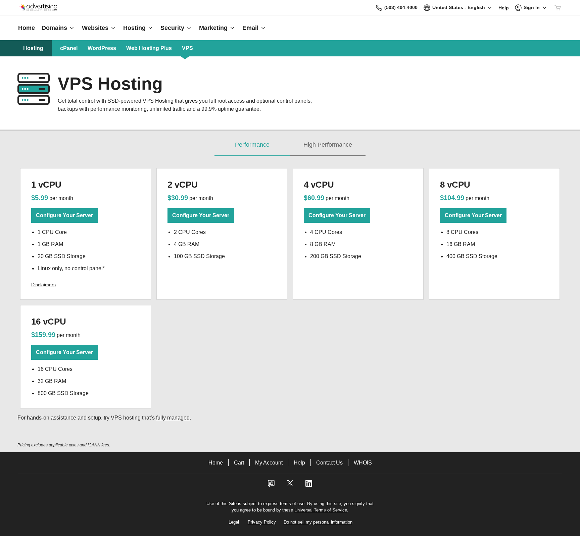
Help (299, 463)
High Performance (327, 144)
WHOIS (363, 463)
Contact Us (329, 463)
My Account (269, 463)
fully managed (173, 418)
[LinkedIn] (309, 485)
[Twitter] (290, 485)
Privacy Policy (262, 522)
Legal (234, 522)
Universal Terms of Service (320, 510)
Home (215, 463)
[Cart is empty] (557, 7)
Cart (239, 463)
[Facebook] (271, 485)
